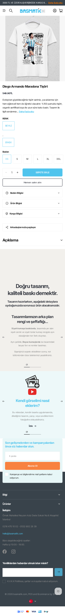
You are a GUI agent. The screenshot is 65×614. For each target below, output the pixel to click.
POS (30, 594)
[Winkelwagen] (60, 11)
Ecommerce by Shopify (49, 594)
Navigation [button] (4, 10)
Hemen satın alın (32, 182)
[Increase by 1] (17, 172)
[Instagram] (13, 552)
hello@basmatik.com (13, 533)
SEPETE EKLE (42, 172)
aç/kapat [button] (61, 240)
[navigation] (32, 364)
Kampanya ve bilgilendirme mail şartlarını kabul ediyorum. (31, 476)
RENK (5, 118)
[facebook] (5, 552)
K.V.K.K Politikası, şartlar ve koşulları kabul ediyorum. (32, 581)
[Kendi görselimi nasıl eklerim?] (32, 386)
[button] (3, 337)
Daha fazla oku (55, 2)
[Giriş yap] (54, 11)
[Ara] (11, 10)
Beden (6, 151)
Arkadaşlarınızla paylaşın (23, 227)
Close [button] (32, 494)
